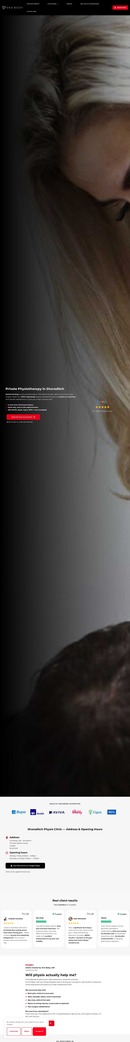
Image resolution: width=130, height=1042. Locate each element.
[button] (53, 4)
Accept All (39, 1031)
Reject (26, 1031)
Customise (14, 1031)
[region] (26, 1027)
